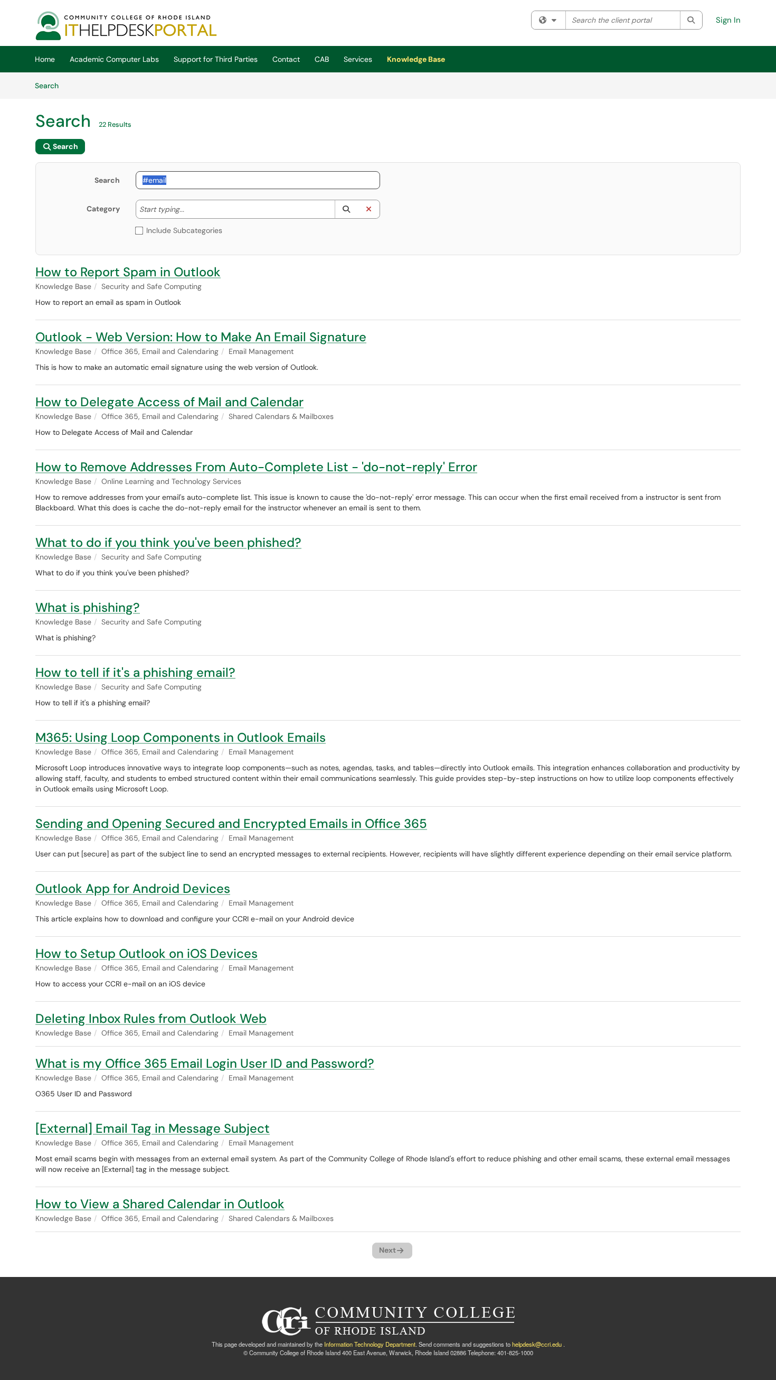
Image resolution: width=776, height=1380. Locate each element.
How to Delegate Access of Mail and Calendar (169, 402)
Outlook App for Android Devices (132, 888)
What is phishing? (87, 607)
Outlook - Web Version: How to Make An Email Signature (200, 337)
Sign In (728, 20)
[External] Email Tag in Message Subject (152, 1128)
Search (50, 85)
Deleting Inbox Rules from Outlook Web (151, 1018)
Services (358, 59)
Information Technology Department (369, 1344)
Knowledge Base (416, 59)
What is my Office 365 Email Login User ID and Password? (204, 1063)
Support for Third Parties (216, 59)
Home (45, 59)
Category (103, 208)
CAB (322, 59)
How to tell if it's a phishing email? (135, 672)
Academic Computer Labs (114, 59)
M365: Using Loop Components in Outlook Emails (180, 737)
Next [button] (387, 1250)
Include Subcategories (184, 230)
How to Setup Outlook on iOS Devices (146, 953)
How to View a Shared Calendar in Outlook (160, 1204)
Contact (286, 59)
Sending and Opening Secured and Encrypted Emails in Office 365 (231, 823)
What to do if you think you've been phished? (168, 542)
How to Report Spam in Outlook (128, 272)
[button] (346, 209)
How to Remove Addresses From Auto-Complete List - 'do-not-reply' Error (256, 467)
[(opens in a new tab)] (126, 26)
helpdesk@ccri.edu (537, 1344)
